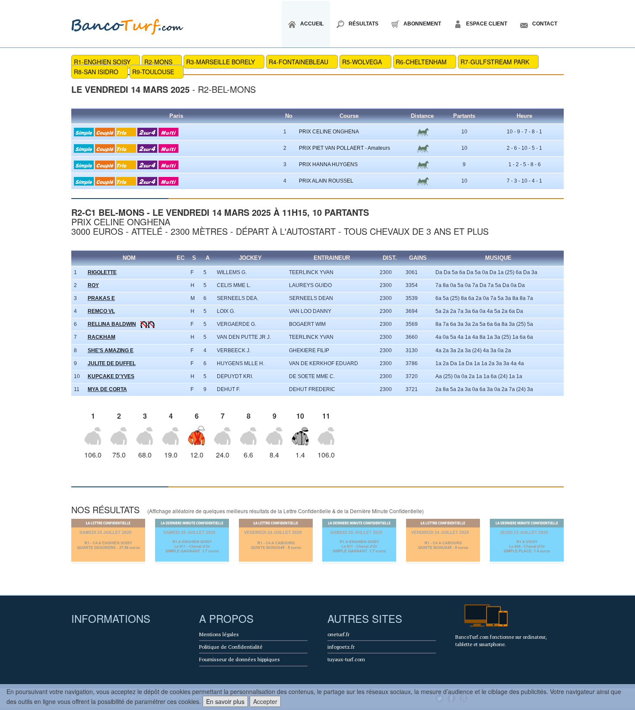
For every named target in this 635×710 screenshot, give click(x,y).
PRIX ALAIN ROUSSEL (326, 181)
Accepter (265, 701)
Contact (544, 24)
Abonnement (422, 24)
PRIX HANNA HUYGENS (328, 164)
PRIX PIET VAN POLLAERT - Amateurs (344, 148)
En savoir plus (225, 701)
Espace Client (486, 24)
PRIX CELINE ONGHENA (329, 132)
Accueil (312, 24)
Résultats (363, 24)
